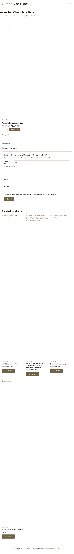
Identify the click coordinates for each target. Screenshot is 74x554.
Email (6, 187)
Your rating (7, 162)
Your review (9, 167)
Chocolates (5, 120)
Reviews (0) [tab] (6, 143)
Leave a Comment (6, 16)
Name (6, 179)
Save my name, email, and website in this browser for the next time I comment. (31, 194)
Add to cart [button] (8, 371)
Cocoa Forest (21, 3)
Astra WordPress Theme (52, 549)
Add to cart (14, 129)
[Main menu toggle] (70, 4)
